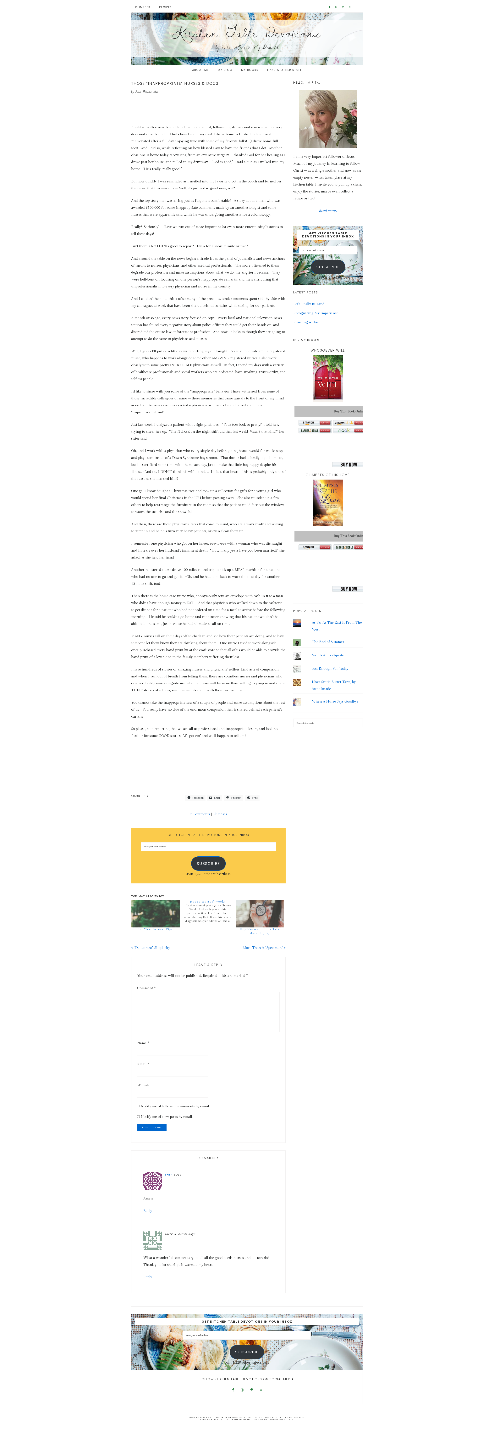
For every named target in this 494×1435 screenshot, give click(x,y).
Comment (146, 988)
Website (143, 1085)
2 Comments (200, 814)
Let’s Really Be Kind (308, 304)
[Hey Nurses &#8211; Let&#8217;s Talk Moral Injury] (260, 913)
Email (143, 1064)
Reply (147, 1211)
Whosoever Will (327, 350)
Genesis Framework (256, 1419)
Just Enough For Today (330, 669)
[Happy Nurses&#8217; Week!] (210, 911)
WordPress (276, 1419)
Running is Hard (307, 322)
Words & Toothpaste (328, 655)
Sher (169, 1174)
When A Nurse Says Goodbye (335, 701)
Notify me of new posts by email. (167, 1117)
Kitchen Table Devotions (247, 32)
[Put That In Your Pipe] (155, 913)
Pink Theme (231, 1419)
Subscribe (208, 863)
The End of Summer (328, 642)
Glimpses (220, 814)
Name (143, 1043)
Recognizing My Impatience (315, 313)
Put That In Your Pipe (155, 929)
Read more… (328, 211)
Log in (290, 1419)
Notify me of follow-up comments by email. (175, 1106)
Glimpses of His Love (328, 474)
